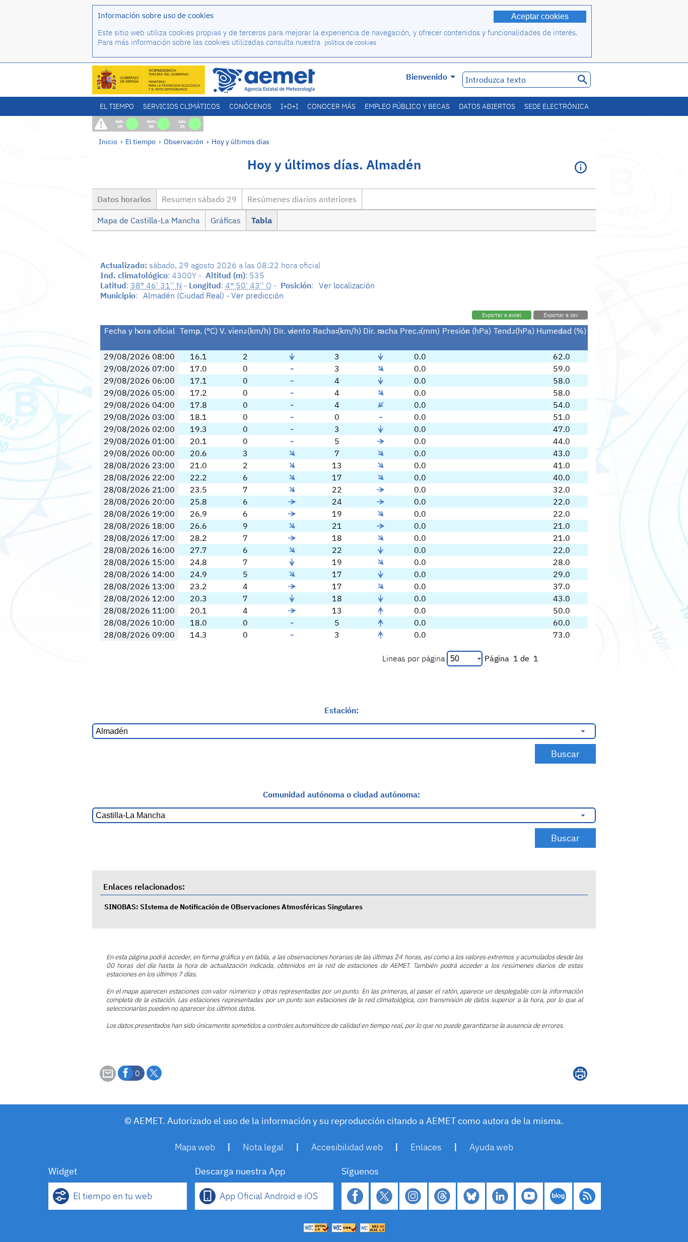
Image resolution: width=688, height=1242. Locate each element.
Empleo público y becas (407, 106)
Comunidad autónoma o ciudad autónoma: (341, 794)
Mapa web (195, 1147)
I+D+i (289, 106)
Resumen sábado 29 (199, 199)
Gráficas (226, 220)
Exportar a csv (560, 315)
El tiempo (117, 106)
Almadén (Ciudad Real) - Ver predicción (213, 295)
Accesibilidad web (347, 1147)
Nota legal (263, 1147)
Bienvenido (426, 77)
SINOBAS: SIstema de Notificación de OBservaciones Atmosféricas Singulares (233, 906)
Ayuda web (491, 1147)
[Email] (108, 1079)
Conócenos (250, 106)
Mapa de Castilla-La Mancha (148, 220)
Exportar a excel (501, 315)
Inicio (108, 141)
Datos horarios (124, 199)
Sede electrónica (556, 106)
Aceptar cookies (540, 16)
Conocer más (331, 106)
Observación (183, 141)
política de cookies (350, 42)
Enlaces (426, 1147)
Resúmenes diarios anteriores (302, 199)
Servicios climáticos (181, 106)
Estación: (341, 710)
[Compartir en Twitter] (154, 1073)
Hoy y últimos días (240, 141)
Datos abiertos (487, 106)
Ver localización (347, 285)
